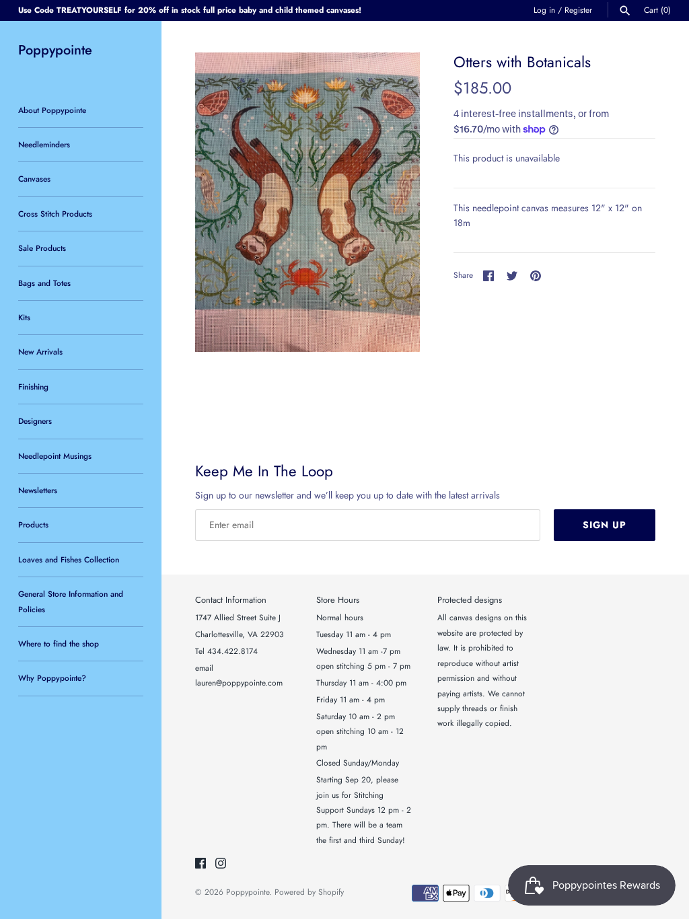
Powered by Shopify (309, 891)
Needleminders (44, 144)
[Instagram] (220, 864)
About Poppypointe (52, 110)
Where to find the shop (58, 643)
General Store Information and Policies (70, 601)
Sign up (604, 524)
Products (33, 524)
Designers (35, 421)
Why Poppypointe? (52, 678)
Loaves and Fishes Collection (68, 559)
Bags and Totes (44, 283)
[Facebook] (200, 864)
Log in (544, 9)
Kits (24, 317)
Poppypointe (247, 891)
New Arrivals (40, 351)
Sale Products (42, 248)
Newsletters (37, 490)
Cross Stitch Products (55, 213)
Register (578, 9)
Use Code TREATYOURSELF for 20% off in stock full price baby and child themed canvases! (189, 9)
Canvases (34, 178)
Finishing (33, 386)
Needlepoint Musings (55, 456)
